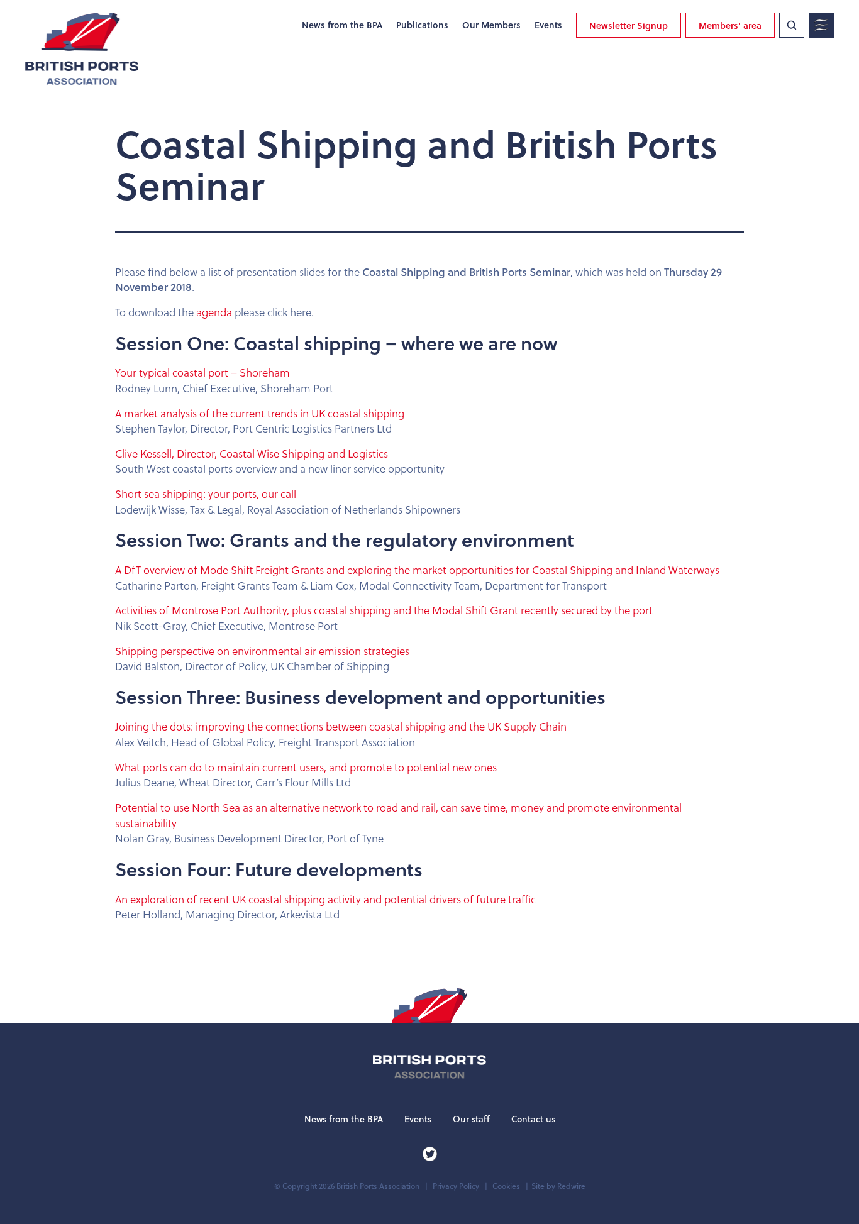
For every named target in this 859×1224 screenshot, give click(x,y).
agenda (215, 312)
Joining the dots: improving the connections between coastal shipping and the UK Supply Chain (341, 726)
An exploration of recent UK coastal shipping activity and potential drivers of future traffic (325, 899)
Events (548, 25)
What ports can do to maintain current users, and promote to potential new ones (306, 767)
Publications (422, 25)
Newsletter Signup (628, 25)
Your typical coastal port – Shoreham (202, 372)
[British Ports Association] (81, 49)
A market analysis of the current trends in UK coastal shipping (259, 413)
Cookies (506, 1186)
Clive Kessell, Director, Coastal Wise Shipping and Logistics (251, 453)
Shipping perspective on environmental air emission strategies (262, 651)
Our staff (471, 1119)
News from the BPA (342, 25)
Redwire (571, 1186)
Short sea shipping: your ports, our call (205, 494)
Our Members (491, 25)
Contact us (533, 1119)
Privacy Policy (456, 1186)
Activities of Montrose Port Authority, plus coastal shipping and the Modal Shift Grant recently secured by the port (384, 610)
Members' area (730, 25)
